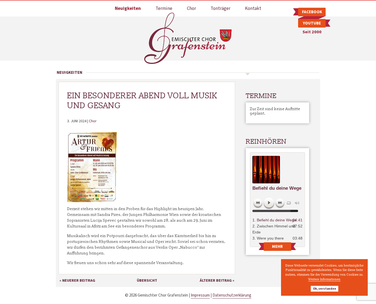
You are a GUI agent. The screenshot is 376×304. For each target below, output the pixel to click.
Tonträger (220, 8)
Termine (164, 8)
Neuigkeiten (128, 8)
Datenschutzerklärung (231, 295)
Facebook (312, 12)
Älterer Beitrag (216, 280)
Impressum (200, 295)
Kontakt (253, 8)
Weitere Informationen (324, 279)
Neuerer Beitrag (78, 280)
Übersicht (147, 280)
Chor (191, 8)
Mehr (277, 246)
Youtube (312, 23)
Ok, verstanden (324, 289)
